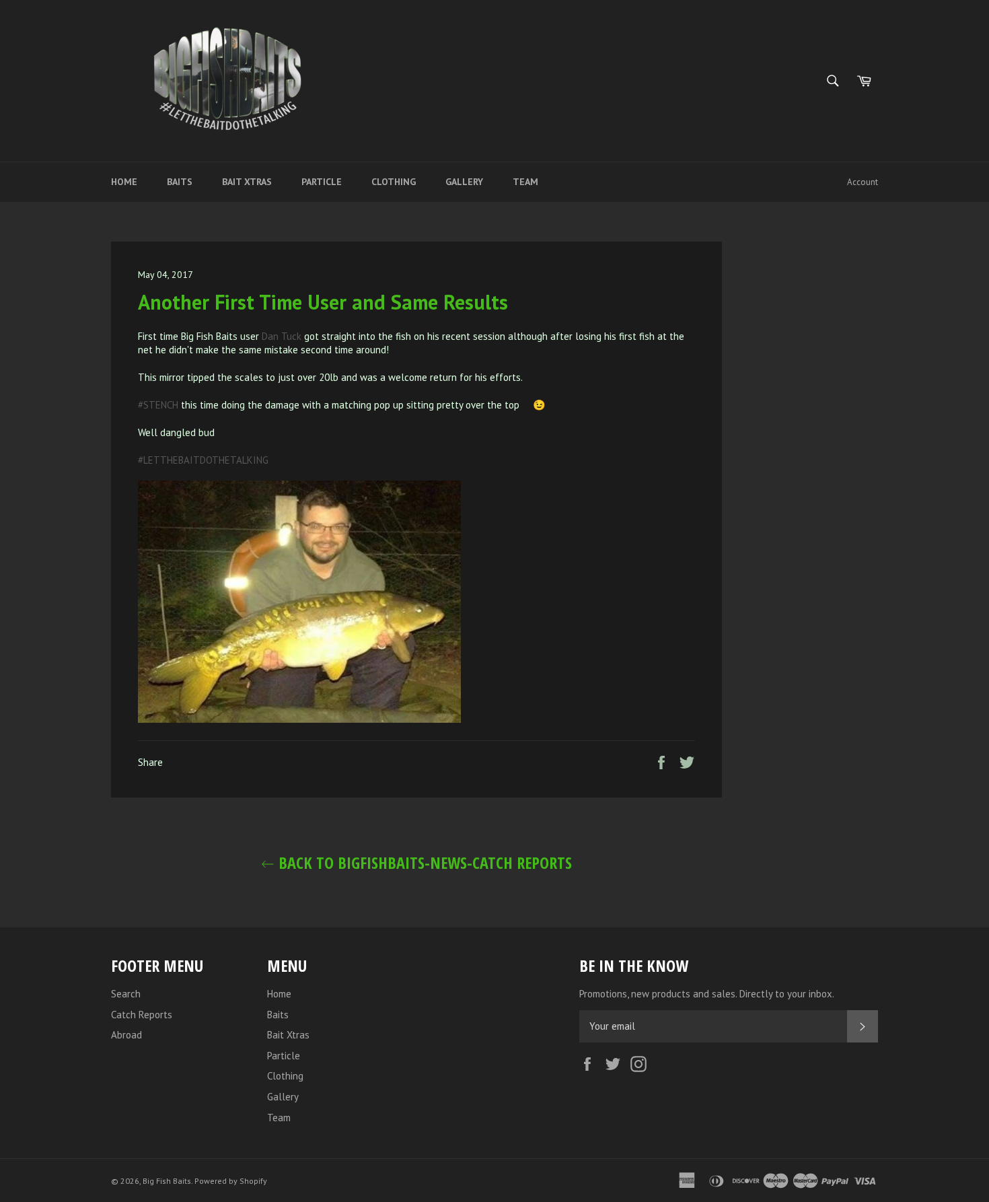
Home (124, 182)
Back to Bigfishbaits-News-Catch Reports (423, 862)
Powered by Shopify (230, 1181)
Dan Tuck (281, 336)
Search (126, 993)
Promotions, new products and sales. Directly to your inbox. (706, 993)
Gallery (464, 182)
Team (525, 182)
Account (862, 182)
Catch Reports (141, 1014)
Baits (179, 182)
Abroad (126, 1034)
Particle (321, 182)
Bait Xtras (247, 182)
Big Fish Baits (167, 1181)
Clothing (393, 182)
